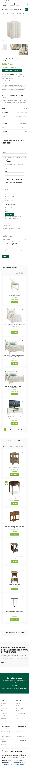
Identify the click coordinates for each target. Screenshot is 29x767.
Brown (6, 76)
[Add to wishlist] (23, 279)
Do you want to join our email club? (13, 250)
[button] (2, 29)
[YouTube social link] (23, 740)
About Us (18, 700)
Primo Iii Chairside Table (14, 467)
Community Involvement (22, 721)
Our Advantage (19, 710)
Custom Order (19, 718)
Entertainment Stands (14, 418)
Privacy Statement (5, 736)
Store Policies (4, 739)
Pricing (6, 189)
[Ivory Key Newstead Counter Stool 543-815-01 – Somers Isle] (14, 285)
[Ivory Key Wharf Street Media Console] (14, 407)
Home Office (4, 713)
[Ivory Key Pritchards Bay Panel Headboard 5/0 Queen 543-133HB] (14, 346)
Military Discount (5, 734)
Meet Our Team (19, 708)
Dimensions (7, 193)
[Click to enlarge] (4, 40)
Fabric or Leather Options (11, 207)
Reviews (18, 715)
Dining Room (4, 708)
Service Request (20, 736)
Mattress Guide (19, 731)
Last (6, 171)
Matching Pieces (9, 200)
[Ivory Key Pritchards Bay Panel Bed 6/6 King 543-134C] (14, 377)
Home (4, 13)
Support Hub (4, 741)
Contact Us (4, 744)
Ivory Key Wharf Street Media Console (14, 416)
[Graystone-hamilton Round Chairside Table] (14, 602)
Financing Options (5, 731)
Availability (7, 211)
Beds (14, 358)
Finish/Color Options (10, 204)
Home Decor (4, 715)
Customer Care (5, 726)
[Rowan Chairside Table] (14, 575)
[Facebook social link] (17, 740)
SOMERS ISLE (20, 76)
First (6, 166)
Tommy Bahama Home (7, 78)
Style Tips (18, 734)
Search (26, 9)
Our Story (18, 705)
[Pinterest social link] (6, 2)
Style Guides (19, 729)
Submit (5, 256)
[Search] (23, 5)
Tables (12, 13)
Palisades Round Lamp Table (14, 497)
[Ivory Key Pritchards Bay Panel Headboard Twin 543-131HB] (14, 315)
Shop (8, 13)
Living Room (4, 703)
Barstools (14, 297)
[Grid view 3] (19, 273)
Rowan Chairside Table (14, 584)
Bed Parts (14, 328)
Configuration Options (10, 196)
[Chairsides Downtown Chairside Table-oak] (14, 517)
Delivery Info (4, 729)
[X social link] (19, 740)
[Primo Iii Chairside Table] (14, 458)
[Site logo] (14, 5)
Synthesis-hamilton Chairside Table (14, 556)
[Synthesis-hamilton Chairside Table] (14, 547)
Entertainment (4, 710)
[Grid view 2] (17, 273)
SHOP (2, 700)
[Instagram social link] (21, 740)
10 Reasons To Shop (21, 713)
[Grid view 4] (22, 273)
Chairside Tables (20, 13)
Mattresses (3, 718)
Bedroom (3, 705)
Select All (9, 214)
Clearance (3, 721)
